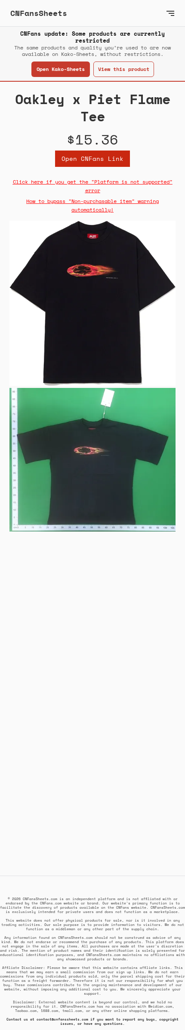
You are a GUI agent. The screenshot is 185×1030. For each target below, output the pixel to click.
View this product (123, 69)
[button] (170, 13)
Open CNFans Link (92, 158)
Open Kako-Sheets (61, 69)
